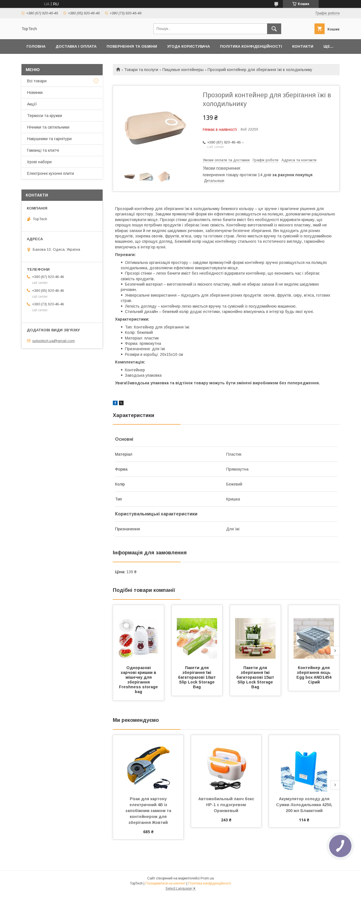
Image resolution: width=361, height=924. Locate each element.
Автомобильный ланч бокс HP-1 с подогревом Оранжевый (226, 805)
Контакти (302, 46)
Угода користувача (188, 46)
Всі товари (37, 81)
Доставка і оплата (76, 46)
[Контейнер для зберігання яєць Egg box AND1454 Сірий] (314, 633)
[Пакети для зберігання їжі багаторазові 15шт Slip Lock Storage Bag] (255, 633)
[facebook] (115, 404)
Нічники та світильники (48, 127)
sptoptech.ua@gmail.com (53, 341)
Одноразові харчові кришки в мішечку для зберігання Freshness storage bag (139, 679)
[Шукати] (274, 28)
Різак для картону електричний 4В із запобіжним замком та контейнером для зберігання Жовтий (149, 811)
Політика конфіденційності (251, 46)
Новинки (35, 92)
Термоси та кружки (44, 115)
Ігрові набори (39, 162)
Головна (36, 46)
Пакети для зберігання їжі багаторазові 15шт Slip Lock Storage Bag (255, 677)
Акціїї (32, 104)
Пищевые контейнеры (183, 69)
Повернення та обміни (132, 46)
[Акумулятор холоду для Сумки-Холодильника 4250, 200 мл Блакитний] (304, 763)
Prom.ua (207, 878)
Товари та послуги (141, 69)
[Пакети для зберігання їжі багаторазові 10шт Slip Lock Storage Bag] (197, 633)
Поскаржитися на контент (165, 883)
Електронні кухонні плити (50, 173)
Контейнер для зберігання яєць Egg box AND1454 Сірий (314, 674)
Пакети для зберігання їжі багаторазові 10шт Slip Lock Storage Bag (197, 677)
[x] (121, 404)
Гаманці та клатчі (43, 150)
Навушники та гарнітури (49, 138)
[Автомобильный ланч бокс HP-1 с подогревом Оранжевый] (226, 763)
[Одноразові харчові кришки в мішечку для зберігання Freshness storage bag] (138, 633)
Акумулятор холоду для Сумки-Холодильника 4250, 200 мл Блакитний (304, 805)
